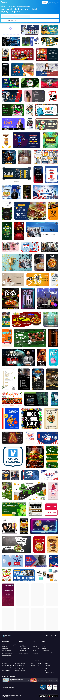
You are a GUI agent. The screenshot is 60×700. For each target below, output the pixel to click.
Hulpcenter (47, 665)
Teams (34, 650)
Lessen (43, 646)
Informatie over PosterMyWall (9, 645)
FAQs (46, 668)
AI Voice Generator (19, 665)
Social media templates (24, 648)
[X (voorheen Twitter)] (51, 635)
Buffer (39, 665)
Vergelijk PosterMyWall (35, 660)
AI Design (4, 663)
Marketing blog (45, 650)
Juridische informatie (49, 672)
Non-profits (35, 653)
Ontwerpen (16, 16)
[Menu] (58, 2)
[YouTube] (55, 635)
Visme (39, 663)
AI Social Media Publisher (8, 665)
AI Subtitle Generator (20, 663)
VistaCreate (32, 665)
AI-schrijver (5, 668)
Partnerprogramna (6, 650)
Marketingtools (22, 652)
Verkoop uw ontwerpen (7, 653)
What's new (5, 646)
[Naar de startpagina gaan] (6, 2)
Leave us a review (6, 652)
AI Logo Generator (19, 668)
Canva (31, 663)
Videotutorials (45, 645)
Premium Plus (36, 648)
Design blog (44, 648)
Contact (46, 663)
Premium (35, 646)
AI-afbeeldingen (6, 670)
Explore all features (23, 653)
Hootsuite (40, 667)
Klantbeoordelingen (6, 655)
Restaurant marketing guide (48, 652)
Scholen (34, 652)
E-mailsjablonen (22, 646)
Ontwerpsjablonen (23, 645)
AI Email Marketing (6, 667)
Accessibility (47, 667)
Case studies (5, 648)
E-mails (44, 16)
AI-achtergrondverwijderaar (21, 667)
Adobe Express (33, 667)
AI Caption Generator (20, 670)
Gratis (34, 645)
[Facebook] (42, 635)
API (45, 670)
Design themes (22, 650)
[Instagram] (47, 635)
